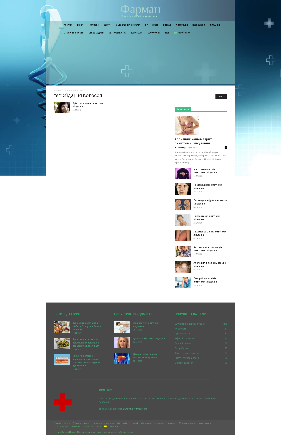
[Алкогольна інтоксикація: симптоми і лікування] (183, 251)
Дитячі (107, 25)
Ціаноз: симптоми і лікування (149, 338)
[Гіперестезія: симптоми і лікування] (183, 220)
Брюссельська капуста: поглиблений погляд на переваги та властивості (86, 342)
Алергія (68, 25)
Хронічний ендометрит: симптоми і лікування (194, 141)
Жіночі (80, 25)
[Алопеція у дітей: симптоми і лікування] (183, 267)
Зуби (155, 25)
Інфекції (166, 25)
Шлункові (136, 32)
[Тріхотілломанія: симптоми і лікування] (62, 107)
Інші (167, 32)
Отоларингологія (74, 32)
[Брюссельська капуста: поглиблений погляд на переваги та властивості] (62, 343)
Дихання (215, 25)
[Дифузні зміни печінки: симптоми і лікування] (122, 358)
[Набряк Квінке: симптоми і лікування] (183, 189)
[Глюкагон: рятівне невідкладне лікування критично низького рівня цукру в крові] (62, 359)
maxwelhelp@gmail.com (133, 408)
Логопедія (182, 25)
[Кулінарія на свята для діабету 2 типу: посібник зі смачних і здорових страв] (62, 327)
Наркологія (153, 32)
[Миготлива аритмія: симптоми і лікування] (183, 173)
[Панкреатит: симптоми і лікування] (122, 327)
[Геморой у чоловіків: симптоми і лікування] (183, 282)
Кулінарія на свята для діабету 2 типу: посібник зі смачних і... (87, 326)
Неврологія (198, 25)
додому (57, 90)
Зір (146, 25)
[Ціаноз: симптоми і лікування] (122, 342)
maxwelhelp (180, 147)
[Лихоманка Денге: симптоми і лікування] (183, 235)
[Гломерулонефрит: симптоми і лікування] (183, 204)
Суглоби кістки (118, 32)
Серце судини (96, 32)
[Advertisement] (140, 61)
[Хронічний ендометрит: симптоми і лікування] (201, 125)
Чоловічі (94, 25)
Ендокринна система (128, 25)
